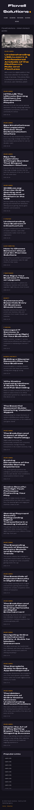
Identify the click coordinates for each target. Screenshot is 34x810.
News (17, 21)
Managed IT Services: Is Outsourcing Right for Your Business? (16, 333)
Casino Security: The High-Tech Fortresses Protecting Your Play (15, 491)
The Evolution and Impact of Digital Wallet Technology (17, 435)
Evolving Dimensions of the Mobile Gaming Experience (16, 463)
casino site (8, 758)
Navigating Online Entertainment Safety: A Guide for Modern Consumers (17, 639)
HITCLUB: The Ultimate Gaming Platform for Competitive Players (16, 98)
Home (6, 17)
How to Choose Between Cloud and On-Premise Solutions (15, 252)
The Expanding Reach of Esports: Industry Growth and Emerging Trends (16, 549)
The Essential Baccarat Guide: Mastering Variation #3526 (17, 409)
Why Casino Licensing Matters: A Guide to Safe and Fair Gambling (17, 384)
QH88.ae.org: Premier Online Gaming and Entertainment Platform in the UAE (14, 193)
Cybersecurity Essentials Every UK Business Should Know (15, 304)
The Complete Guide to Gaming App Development (16, 668)
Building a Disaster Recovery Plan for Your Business (16, 361)
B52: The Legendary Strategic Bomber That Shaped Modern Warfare (16, 161)
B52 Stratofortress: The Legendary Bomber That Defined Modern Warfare (17, 129)
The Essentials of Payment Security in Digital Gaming (16, 578)
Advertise (10, 806)
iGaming (12, 17)
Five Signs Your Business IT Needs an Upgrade (16, 278)
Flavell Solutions (16, 8)
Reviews (20, 17)
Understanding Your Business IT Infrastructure (15, 224)
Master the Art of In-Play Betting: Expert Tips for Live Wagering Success (17, 730)
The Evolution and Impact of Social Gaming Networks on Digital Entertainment (16, 608)
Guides (27, 17)
